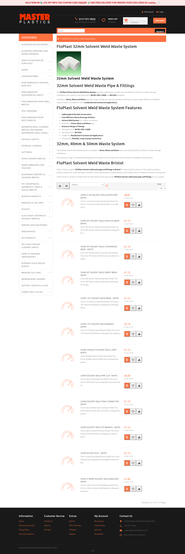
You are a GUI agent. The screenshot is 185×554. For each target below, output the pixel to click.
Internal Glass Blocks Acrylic (33, 264)
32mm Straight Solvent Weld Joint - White (99, 351)
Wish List (97, 529)
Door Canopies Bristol (33, 158)
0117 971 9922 (87, 19)
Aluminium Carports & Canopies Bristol (33, 176)
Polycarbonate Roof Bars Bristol (35, 103)
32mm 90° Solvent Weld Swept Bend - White (99, 273)
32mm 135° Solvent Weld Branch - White (97, 325)
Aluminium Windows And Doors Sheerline (34, 52)
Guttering (26, 152)
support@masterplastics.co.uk (135, 530)
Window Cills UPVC (31, 272)
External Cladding (31, 145)
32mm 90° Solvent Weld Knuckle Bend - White (100, 222)
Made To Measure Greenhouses (30, 255)
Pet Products (28, 237)
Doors (24, 69)
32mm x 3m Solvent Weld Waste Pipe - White (99, 196)
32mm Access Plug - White (93, 453)
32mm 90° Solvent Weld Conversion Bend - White (98, 248)
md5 (92, 550)
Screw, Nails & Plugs (32, 291)
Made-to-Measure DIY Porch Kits (32, 61)
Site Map (47, 529)
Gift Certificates (75, 525)
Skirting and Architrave (34, 225)
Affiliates (72, 529)
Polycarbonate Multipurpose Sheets (32, 93)
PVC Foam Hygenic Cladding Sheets (30, 245)
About (21, 521)
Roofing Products (31, 196)
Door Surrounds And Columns (32, 166)
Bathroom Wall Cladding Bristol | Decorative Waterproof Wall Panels (35, 129)
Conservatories (29, 76)
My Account (148, 11)
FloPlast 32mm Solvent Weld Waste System (79, 38)
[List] (60, 185)
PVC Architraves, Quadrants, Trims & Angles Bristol (31, 186)
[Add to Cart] (127, 205)
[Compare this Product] (139, 205)
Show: (159, 184)
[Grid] (66, 185)
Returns (47, 525)
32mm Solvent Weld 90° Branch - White (100, 427)
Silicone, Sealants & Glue (34, 285)
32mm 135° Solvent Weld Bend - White (99, 298)
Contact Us (48, 521)
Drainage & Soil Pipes (32, 202)
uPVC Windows (29, 111)
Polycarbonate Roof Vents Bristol (32, 119)
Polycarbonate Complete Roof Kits (34, 84)
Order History (99, 525)
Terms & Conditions (26, 534)
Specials (72, 534)
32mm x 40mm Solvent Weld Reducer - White (99, 480)
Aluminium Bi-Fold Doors (34, 44)
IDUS (31, 547)
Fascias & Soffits (30, 139)
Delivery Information (27, 525)
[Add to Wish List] (133, 205)
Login (161, 11)
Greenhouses (28, 231)
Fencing (25, 209)
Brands (72, 521)
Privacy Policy (24, 529)
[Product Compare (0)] (107, 185)
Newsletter (98, 534)
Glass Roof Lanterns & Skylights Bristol (33, 217)
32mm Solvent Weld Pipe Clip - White (98, 375)
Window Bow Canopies (33, 279)
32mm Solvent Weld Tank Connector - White (100, 402)
